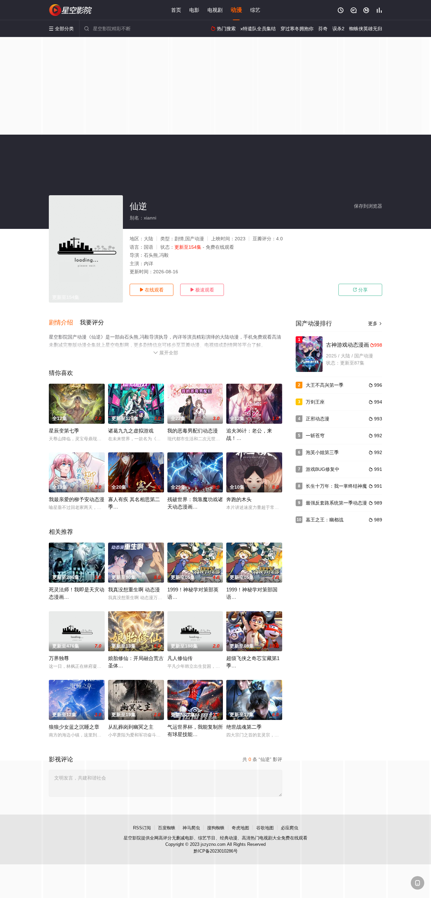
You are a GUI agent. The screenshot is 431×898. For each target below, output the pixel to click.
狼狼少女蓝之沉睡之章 (74, 727)
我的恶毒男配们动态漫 (192, 431)
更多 (375, 323)
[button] (64, 322)
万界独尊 (59, 658)
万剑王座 (315, 402)
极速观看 (202, 289)
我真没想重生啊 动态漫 (134, 589)
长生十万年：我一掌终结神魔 (336, 486)
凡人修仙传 (180, 658)
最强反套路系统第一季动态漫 (336, 503)
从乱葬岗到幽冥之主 (131, 727)
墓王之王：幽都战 (324, 519)
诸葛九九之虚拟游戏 (131, 431)
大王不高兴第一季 (324, 385)
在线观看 (151, 289)
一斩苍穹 (315, 435)
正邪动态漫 (317, 418)
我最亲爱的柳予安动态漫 (76, 499)
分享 (360, 289)
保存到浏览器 (368, 206)
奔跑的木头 (239, 499)
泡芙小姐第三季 (322, 452)
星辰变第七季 (64, 431)
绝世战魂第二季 (244, 727)
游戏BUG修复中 (322, 469)
